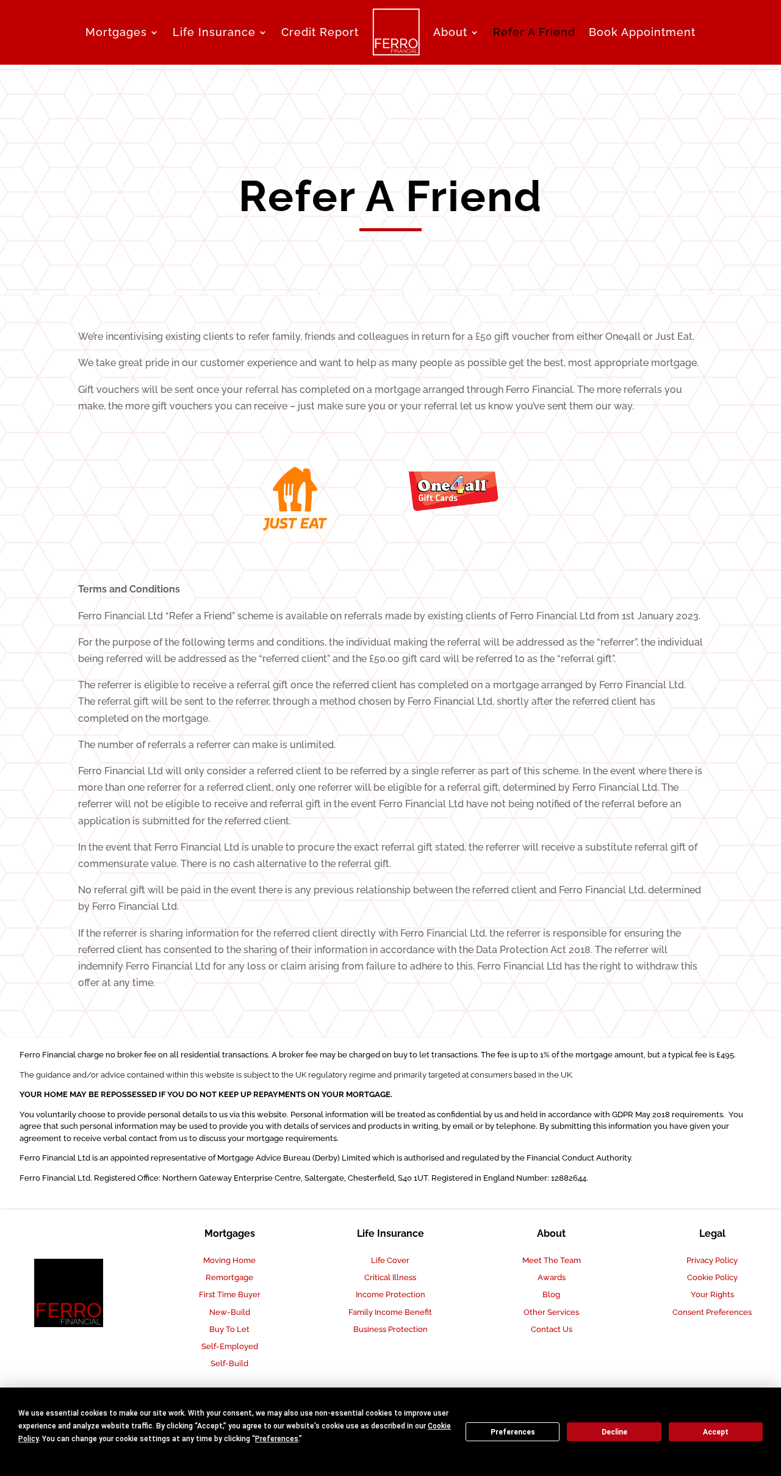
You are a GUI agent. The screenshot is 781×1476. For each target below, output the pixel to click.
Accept (716, 1432)
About (450, 32)
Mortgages (116, 32)
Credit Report (320, 32)
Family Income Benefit (390, 1312)
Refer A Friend (534, 32)
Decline (614, 1432)
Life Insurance (214, 32)
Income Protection (390, 1294)
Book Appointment (642, 32)
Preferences (513, 1432)
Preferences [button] (276, 1439)
